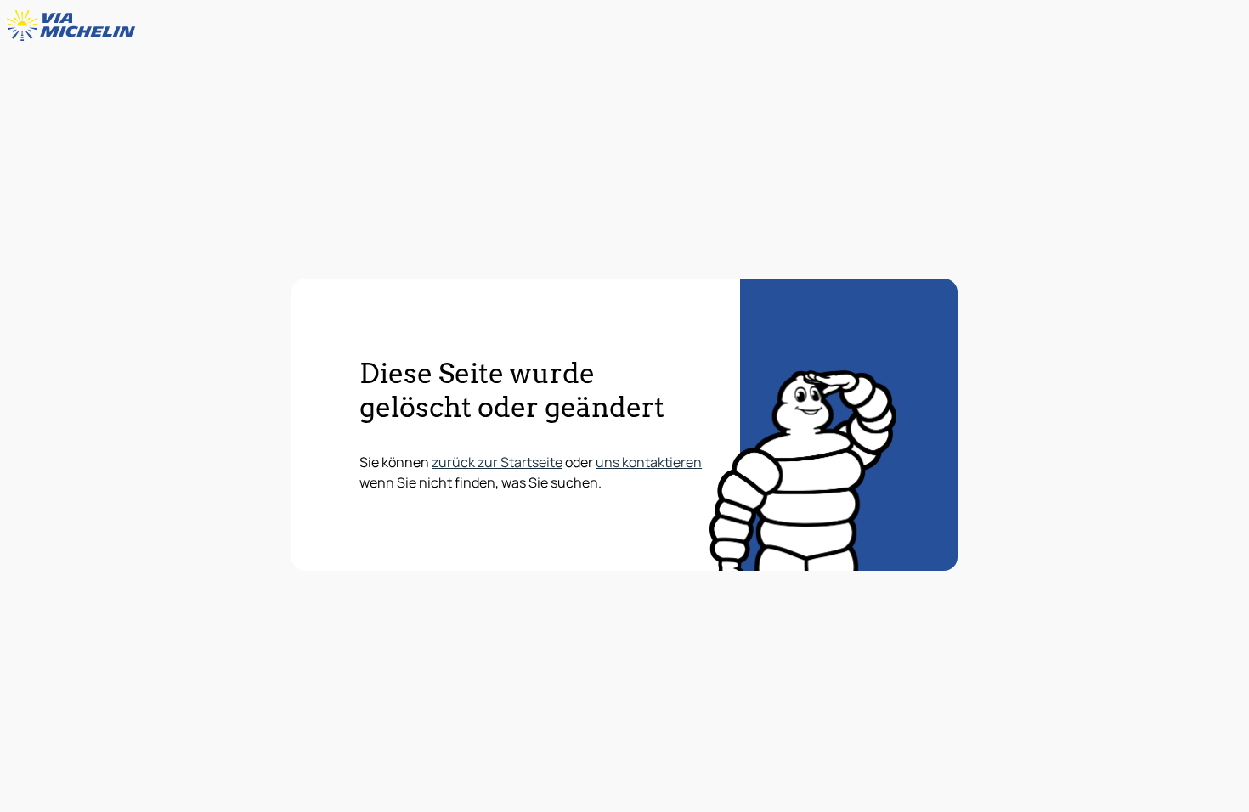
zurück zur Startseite (497, 462)
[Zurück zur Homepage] (75, 25)
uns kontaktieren (649, 462)
